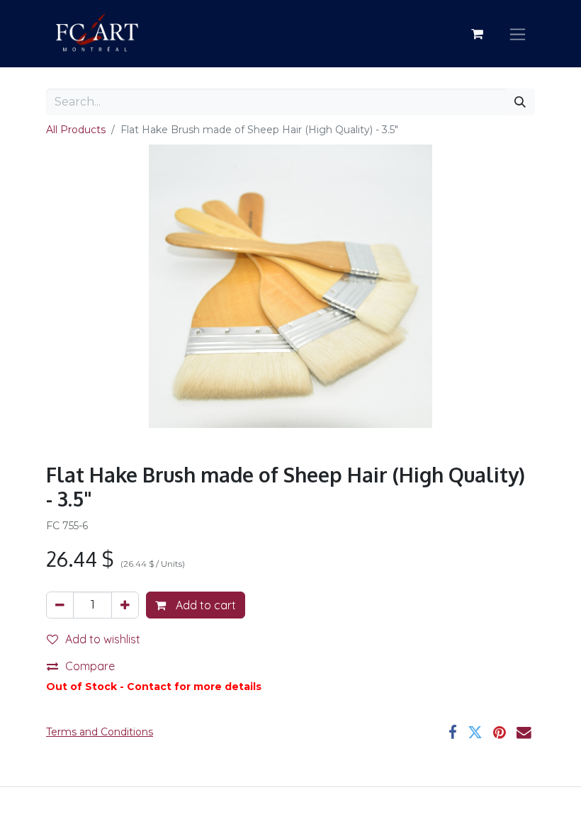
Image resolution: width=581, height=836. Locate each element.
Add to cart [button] (204, 605)
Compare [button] (90, 666)
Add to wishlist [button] (102, 639)
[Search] (520, 102)
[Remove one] (60, 605)
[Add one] (125, 605)
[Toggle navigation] (517, 34)
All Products (76, 129)
